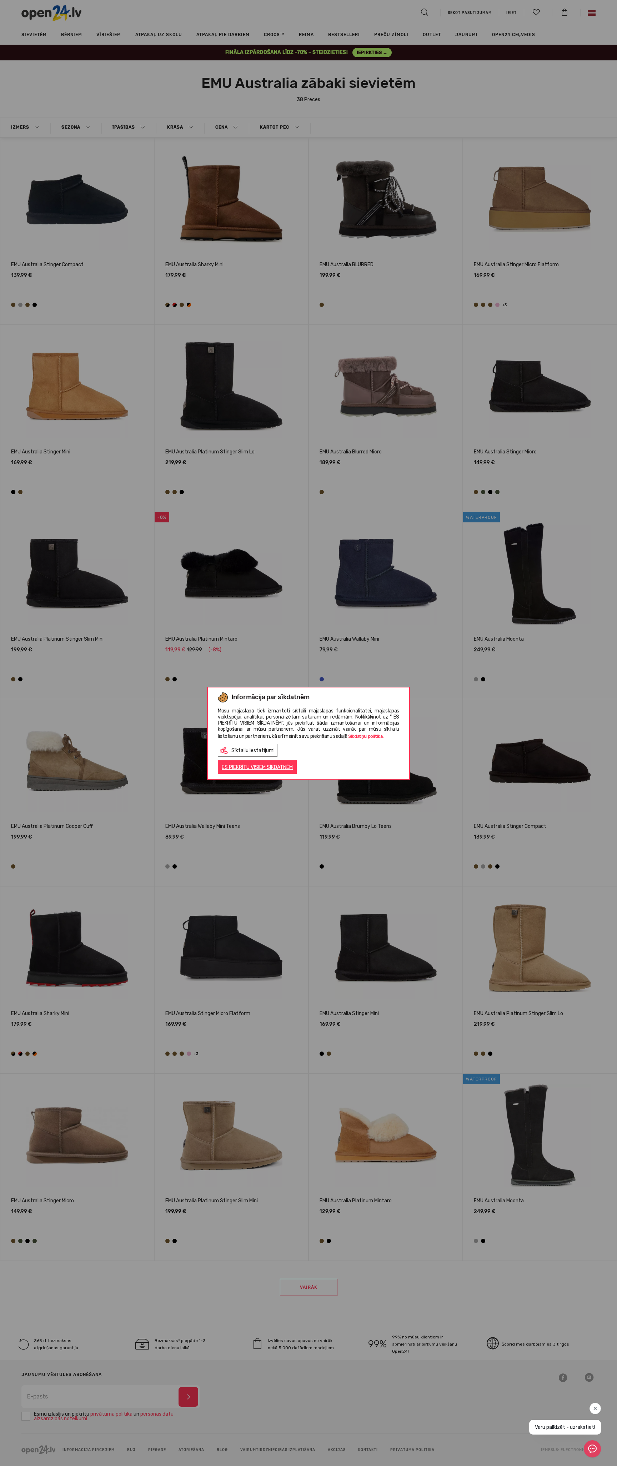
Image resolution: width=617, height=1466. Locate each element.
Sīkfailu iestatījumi (253, 750)
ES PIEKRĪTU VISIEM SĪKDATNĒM (257, 767)
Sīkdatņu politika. (366, 736)
